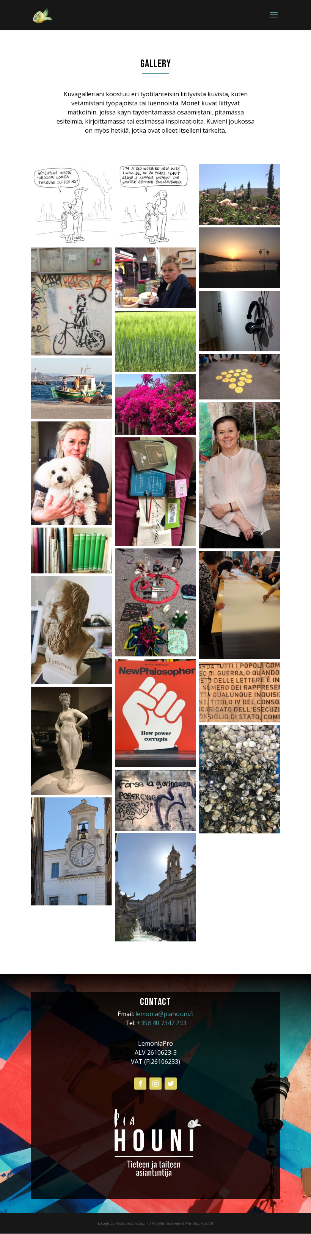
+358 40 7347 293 (161, 1023)
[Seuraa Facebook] (140, 1083)
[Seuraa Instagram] (155, 1083)
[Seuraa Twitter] (171, 1083)
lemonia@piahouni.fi (164, 1014)
